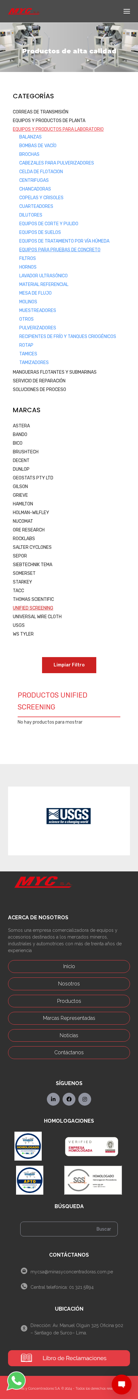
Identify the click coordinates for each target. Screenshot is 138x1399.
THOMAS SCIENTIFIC (33, 599)
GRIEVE (20, 495)
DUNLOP (21, 469)
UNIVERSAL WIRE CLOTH (37, 616)
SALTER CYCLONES (32, 547)
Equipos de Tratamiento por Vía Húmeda (64, 241)
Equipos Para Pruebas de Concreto (59, 250)
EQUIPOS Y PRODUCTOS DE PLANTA (49, 120)
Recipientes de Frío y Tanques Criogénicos (67, 336)
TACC (18, 590)
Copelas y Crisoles (41, 197)
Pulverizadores (37, 328)
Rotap (26, 345)
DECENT (21, 460)
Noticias (69, 1035)
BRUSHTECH (26, 452)
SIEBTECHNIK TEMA (32, 564)
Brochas (29, 154)
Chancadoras (35, 189)
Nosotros (69, 984)
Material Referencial (43, 284)
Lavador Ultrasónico (43, 276)
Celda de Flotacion (41, 171)
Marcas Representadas (69, 1018)
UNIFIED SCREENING (33, 608)
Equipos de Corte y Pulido (48, 224)
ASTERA (21, 426)
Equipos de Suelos (40, 232)
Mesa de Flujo (35, 293)
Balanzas (30, 137)
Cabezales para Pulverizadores (56, 163)
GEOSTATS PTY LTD (33, 478)
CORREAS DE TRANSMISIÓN (40, 112)
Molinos (28, 302)
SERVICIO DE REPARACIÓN (39, 381)
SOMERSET (24, 573)
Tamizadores (34, 362)
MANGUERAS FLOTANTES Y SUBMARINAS (55, 372)
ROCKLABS (24, 538)
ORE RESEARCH (29, 530)
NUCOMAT (23, 521)
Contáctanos (69, 1052)
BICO (17, 443)
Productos (69, 1001)
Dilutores (30, 215)
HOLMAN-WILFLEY (31, 512)
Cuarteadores (36, 206)
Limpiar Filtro (69, 665)
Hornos (28, 267)
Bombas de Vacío (37, 145)
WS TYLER (23, 634)
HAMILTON (23, 504)
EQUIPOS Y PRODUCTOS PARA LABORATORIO (58, 129)
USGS (19, 625)
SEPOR (20, 556)
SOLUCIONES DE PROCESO (39, 389)
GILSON (20, 486)
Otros (26, 319)
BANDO (20, 434)
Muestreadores (37, 310)
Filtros (27, 258)
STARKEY (22, 582)
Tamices (28, 354)
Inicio (69, 966)
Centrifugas (34, 180)
